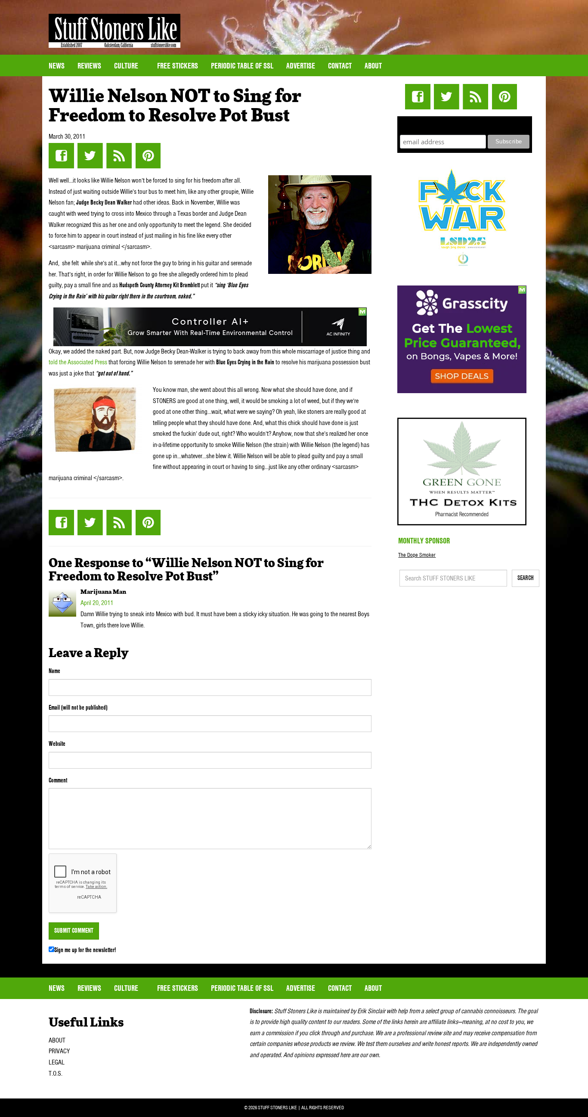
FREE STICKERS (177, 65)
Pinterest (148, 155)
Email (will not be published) (78, 707)
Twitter (90, 155)
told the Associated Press (78, 362)
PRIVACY (59, 1051)
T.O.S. (55, 1073)
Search (525, 578)
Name (54, 671)
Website (57, 743)
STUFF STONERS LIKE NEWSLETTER (465, 124)
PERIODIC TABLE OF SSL (242, 65)
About (373, 65)
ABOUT (57, 1040)
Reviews (89, 65)
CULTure (127, 65)
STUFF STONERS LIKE (114, 31)
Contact (340, 65)
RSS (119, 155)
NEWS (57, 65)
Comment (58, 780)
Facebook (61, 155)
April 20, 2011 (96, 603)
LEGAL (57, 1062)
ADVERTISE (300, 65)
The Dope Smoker (417, 554)
